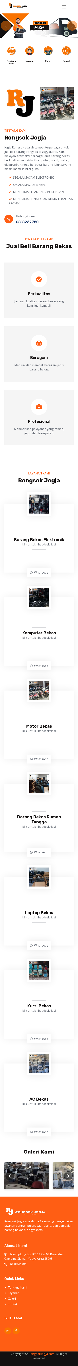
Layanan (13, 1293)
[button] (6, 25)
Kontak (13, 1304)
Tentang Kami (17, 1287)
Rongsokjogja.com (41, 1354)
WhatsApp (41, 573)
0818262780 (18, 1264)
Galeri (12, 1299)
